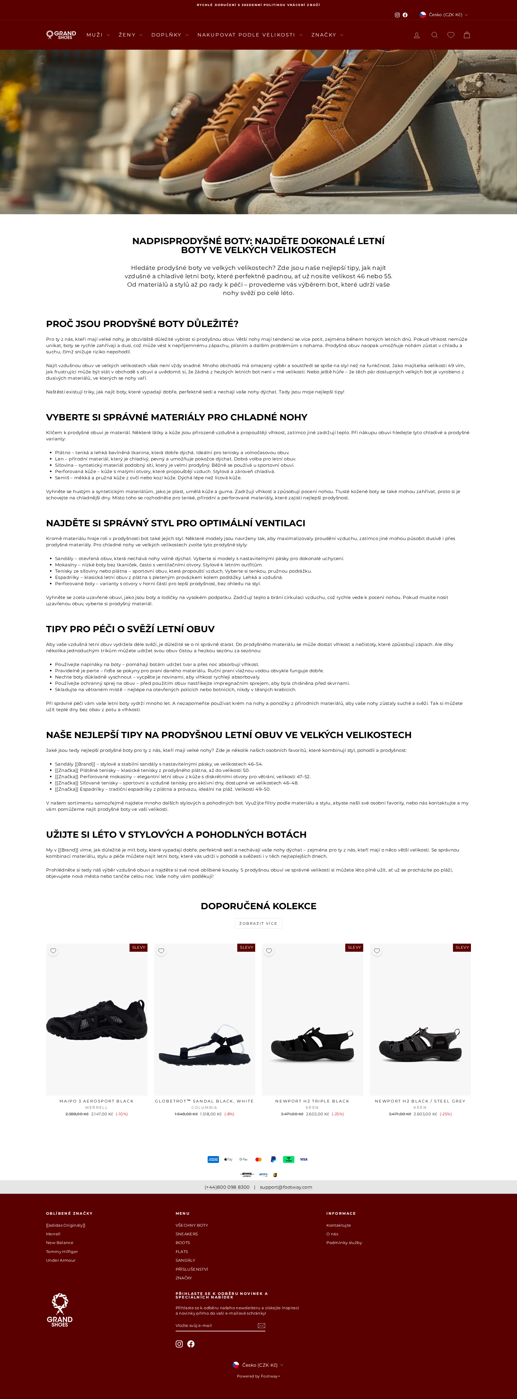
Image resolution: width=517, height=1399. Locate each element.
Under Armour (61, 1260)
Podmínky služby (344, 1242)
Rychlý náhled (96, 1089)
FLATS (182, 1251)
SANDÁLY (185, 1260)
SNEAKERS (187, 1233)
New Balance (59, 1242)
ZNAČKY (184, 1277)
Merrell (53, 1233)
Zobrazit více (258, 923)
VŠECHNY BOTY (192, 1225)
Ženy (128, 35)
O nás (332, 1233)
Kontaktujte (338, 1225)
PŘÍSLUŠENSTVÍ (192, 1269)
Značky (325, 35)
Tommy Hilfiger (62, 1251)
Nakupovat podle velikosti (247, 35)
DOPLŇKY (167, 35)
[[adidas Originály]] (66, 1225)
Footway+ (270, 1376)
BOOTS (183, 1242)
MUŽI (95, 35)
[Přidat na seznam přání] (53, 951)
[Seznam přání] (451, 34)
